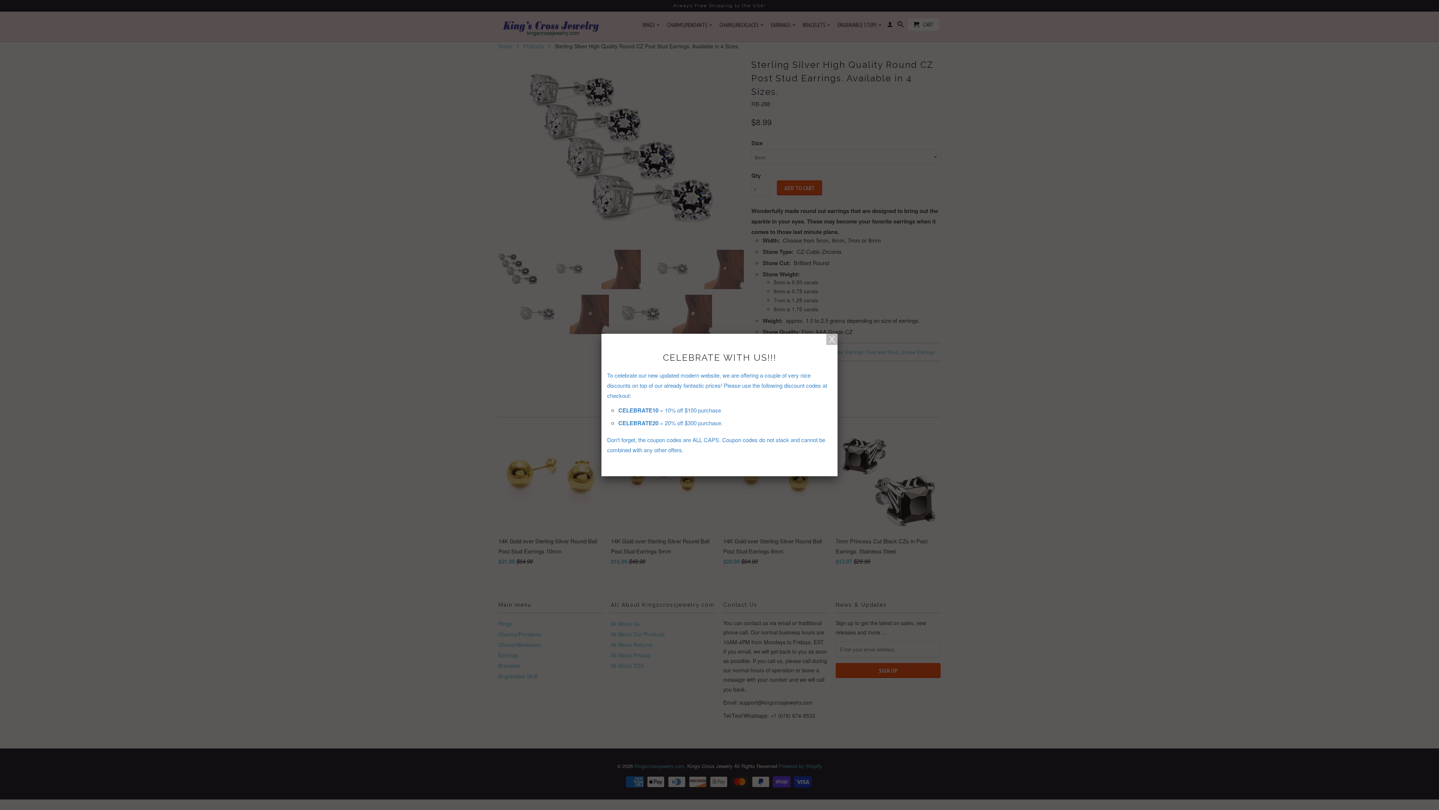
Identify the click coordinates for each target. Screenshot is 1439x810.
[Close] (832, 339)
